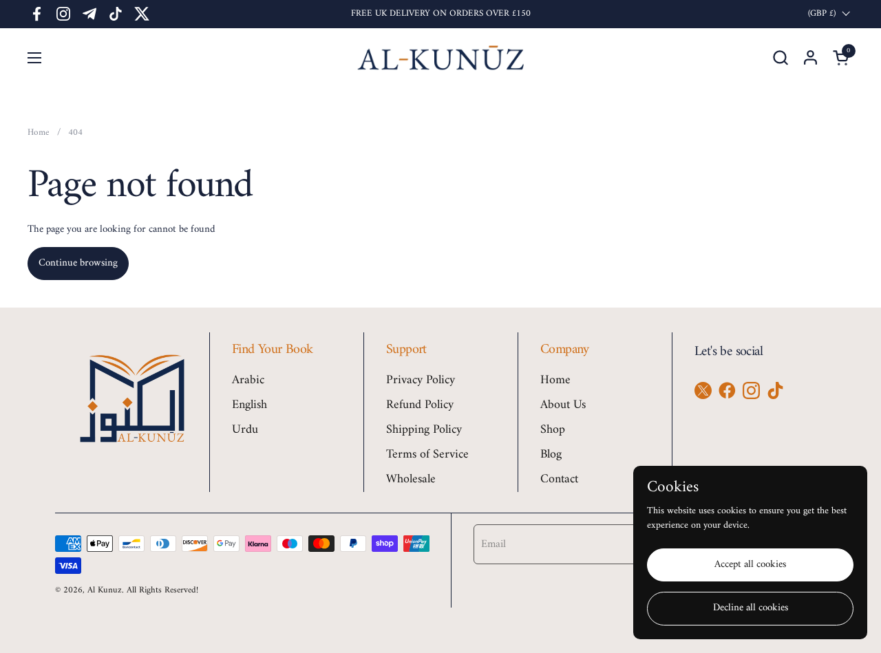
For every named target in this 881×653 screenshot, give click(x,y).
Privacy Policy (420, 380)
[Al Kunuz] (441, 57)
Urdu (245, 429)
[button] (780, 57)
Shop (552, 429)
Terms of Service (427, 454)
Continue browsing (78, 263)
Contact (559, 479)
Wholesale (411, 479)
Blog (551, 454)
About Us (563, 405)
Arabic (248, 380)
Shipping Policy (424, 429)
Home (555, 380)
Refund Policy (420, 405)
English (249, 405)
